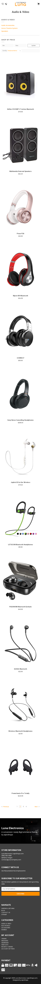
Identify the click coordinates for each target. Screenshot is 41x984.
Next (36, 807)
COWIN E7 (20, 358)
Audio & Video (6, 924)
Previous (6, 807)
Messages (4, 941)
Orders (3, 939)
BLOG (3, 910)
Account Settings (8, 949)
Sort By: (5, 51)
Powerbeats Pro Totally (20, 793)
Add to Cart (21, 86)
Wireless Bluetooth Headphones (20, 731)
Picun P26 (20, 233)
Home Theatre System (9, 28)
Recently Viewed (7, 947)
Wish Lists (4, 945)
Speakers (4, 31)
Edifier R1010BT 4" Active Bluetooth (20, 109)
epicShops (24, 980)
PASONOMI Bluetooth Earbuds (20, 607)
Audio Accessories (7, 25)
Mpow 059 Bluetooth (20, 296)
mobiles (4, 930)
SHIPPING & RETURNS (7, 908)
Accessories (5, 928)
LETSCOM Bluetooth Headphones (20, 545)
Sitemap (4, 914)
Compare (23, 81)
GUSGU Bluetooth (20, 669)
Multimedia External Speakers (20, 171)
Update (33, 45)
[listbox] (14, 50)
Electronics (5, 926)
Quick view (18, 81)
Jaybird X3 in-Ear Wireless (20, 482)
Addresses (5, 943)
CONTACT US (5, 912)
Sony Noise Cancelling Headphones (20, 420)
